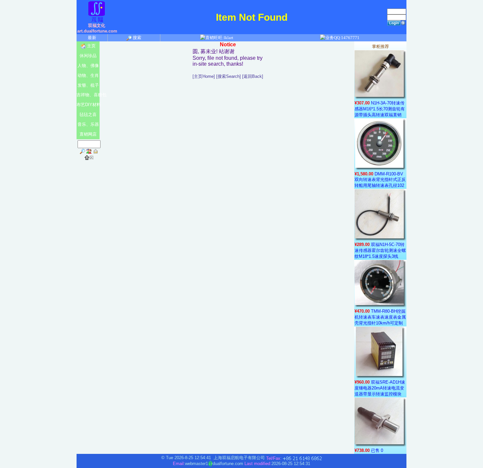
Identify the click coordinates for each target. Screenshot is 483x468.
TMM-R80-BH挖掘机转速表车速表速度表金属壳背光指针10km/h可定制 (380, 317)
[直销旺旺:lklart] (217, 37)
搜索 (136, 37)
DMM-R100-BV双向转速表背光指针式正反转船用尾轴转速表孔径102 (380, 179)
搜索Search (229, 76)
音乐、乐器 (88, 124)
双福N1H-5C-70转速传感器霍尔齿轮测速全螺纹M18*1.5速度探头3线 (380, 250)
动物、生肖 (88, 75)
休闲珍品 (88, 55)
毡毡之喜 (88, 114)
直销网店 (88, 134)
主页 (91, 45)
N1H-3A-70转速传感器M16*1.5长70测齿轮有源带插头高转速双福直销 (380, 108)
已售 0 (377, 450)
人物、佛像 (88, 65)
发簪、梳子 (88, 85)
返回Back (252, 76)
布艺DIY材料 (88, 104)
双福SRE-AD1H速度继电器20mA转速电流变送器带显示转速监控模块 (380, 388)
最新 (92, 37)
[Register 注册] (403, 22)
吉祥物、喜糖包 (88, 94)
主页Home (204, 76)
